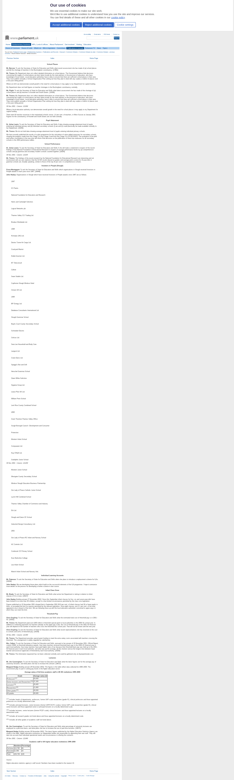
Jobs (45, 776)
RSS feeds (107, 34)
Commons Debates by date (87, 52)
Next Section (11, 771)
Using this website (53, 776)
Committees (61, 48)
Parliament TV (90, 48)
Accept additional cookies (66, 24)
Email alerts (97, 34)
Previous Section (13, 58)
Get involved (69, 44)
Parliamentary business (21, 44)
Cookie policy (81, 775)
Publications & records (75, 48)
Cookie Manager (90, 775)
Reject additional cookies (98, 24)
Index (52, 58)
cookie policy (118, 17)
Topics (105, 48)
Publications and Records (50, 52)
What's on (37, 48)
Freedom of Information (35, 776)
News (99, 48)
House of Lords (27, 48)
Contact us (116, 34)
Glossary (15, 776)
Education (87, 44)
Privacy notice (72, 775)
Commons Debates (72, 52)
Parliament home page (19, 52)
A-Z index (8, 776)
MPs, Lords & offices (40, 44)
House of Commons (13, 48)
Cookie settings (125, 24)
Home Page (94, 58)
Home (8, 44)
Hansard (62, 52)
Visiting (79, 44)
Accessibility (87, 34)
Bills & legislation (49, 48)
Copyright (64, 776)
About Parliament (56, 44)
